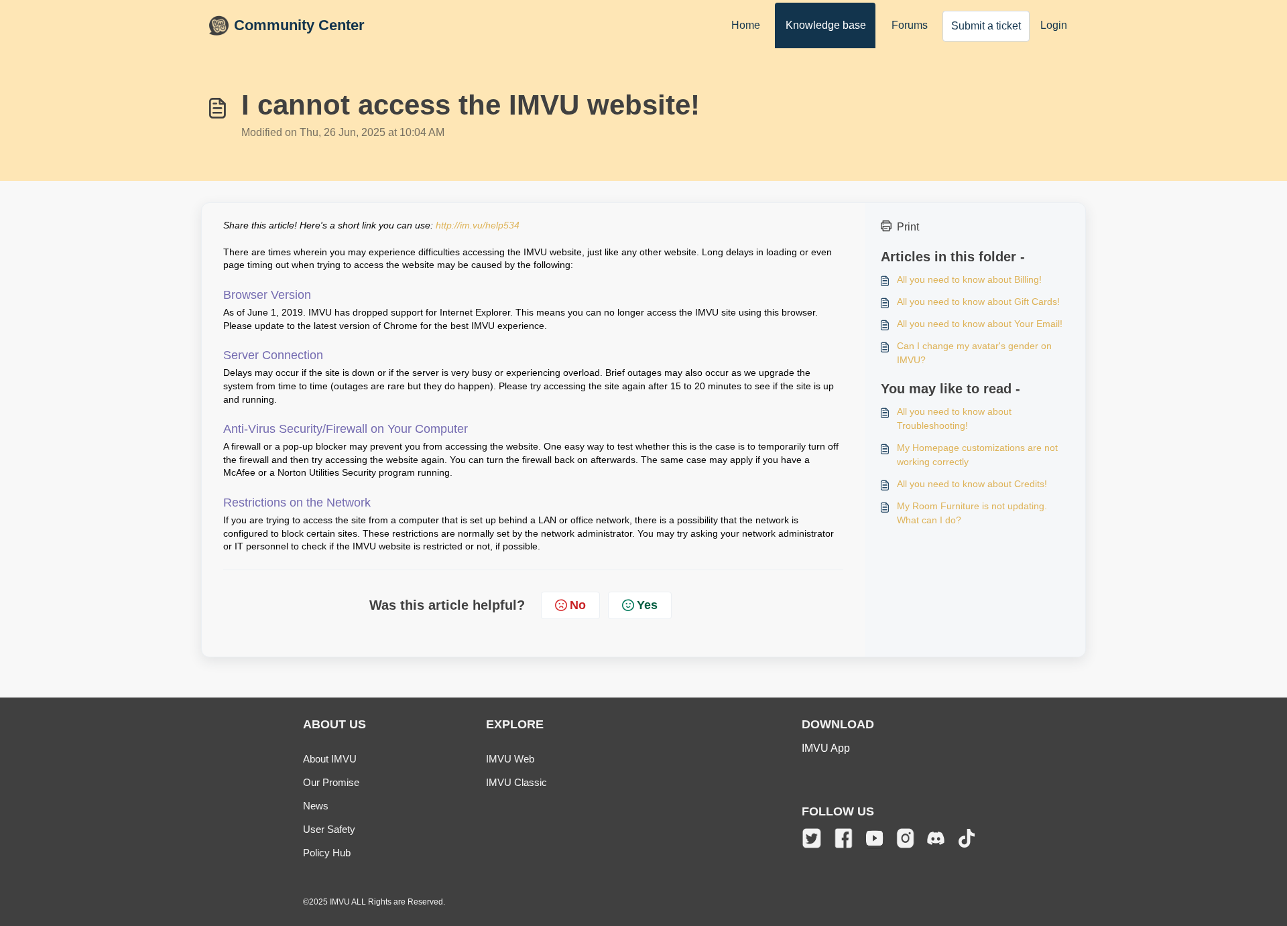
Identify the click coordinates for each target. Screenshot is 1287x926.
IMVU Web (510, 759)
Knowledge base (826, 25)
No (578, 605)
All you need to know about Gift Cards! (978, 301)
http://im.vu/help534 (477, 225)
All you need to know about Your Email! (979, 323)
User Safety (329, 829)
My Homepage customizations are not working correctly (977, 454)
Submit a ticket (986, 25)
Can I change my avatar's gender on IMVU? (974, 352)
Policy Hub (327, 852)
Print (908, 227)
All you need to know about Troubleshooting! (954, 418)
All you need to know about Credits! (972, 483)
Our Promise (331, 782)
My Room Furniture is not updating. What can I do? (972, 513)
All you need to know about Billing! (969, 279)
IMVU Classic (516, 782)
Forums (910, 25)
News (315, 805)
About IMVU (330, 759)
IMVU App (826, 748)
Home (745, 25)
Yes (647, 605)
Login (1053, 25)
